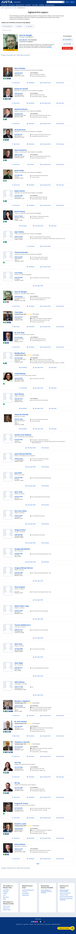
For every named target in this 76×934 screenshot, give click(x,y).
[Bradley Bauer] (8, 357)
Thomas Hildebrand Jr (23, 625)
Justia (2, 7)
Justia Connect (19, 924)
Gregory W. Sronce (21, 803)
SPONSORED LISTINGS (6, 30)
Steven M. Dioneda (21, 414)
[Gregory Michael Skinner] (8, 571)
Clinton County (6, 906)
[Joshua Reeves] (8, 848)
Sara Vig (18, 762)
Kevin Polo (18, 644)
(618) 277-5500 (19, 216)
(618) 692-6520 (19, 73)
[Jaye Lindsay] (8, 235)
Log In (67, 1)
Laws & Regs (35, 5)
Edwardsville (6, 890)
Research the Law (20, 5)
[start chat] (72, 928)
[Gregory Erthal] (8, 533)
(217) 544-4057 (19, 726)
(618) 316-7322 (19, 849)
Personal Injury (25, 893)
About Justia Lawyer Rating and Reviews (66, 899)
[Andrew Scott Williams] (8, 438)
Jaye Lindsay (19, 232)
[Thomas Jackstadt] (8, 256)
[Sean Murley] (8, 398)
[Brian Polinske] (8, 72)
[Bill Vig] (8, 786)
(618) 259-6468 (19, 439)
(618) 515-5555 (19, 236)
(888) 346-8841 (19, 155)
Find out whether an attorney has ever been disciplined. (46, 891)
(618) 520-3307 (19, 378)
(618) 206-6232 (23, 40)
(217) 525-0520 (19, 747)
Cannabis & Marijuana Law (28, 890)
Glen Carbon (6, 897)
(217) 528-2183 (19, 808)
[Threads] (39, 921)
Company (31, 924)
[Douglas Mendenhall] (8, 552)
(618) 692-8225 (19, 93)
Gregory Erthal (20, 530)
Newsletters (41, 5)
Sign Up (72, 1)
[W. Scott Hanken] (8, 725)
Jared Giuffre (19, 171)
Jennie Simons (20, 211)
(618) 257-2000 (19, 611)
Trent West (19, 312)
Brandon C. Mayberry (22, 701)
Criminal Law (25, 891)
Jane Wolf (18, 473)
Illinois (16, 7)
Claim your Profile (64, 895)
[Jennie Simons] (8, 215)
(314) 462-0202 (19, 337)
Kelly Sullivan (20, 682)
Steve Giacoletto (21, 150)
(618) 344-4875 (19, 257)
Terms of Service (40, 924)
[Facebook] (35, 921)
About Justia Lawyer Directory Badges (64, 890)
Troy (4, 895)
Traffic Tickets (25, 895)
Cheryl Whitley (20, 374)
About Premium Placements (66, 896)
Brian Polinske (20, 68)
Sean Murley (19, 394)
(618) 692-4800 (19, 196)
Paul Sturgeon (20, 587)
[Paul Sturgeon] (8, 590)
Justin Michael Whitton (23, 454)
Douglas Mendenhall (22, 549)
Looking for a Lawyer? (64, 928)
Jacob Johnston (20, 130)
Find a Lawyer (4, 5)
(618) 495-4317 (19, 134)
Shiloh (4, 899)
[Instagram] (37, 921)
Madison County (7, 909)
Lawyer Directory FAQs (65, 893)
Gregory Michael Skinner (24, 568)
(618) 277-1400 (19, 687)
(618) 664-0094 (19, 277)
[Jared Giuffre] (8, 174)
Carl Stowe (18, 273)
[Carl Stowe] (8, 276)
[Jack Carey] (8, 495)
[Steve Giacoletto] (8, 154)
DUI (12, 7)
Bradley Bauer (20, 353)
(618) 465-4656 (19, 553)
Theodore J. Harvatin (22, 742)
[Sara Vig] (8, 766)
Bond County (6, 908)
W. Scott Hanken (21, 722)
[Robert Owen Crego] (8, 610)
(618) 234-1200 (19, 458)
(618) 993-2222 (19, 828)
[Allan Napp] (8, 667)
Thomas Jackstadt (21, 252)
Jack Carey (18, 492)
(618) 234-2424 (19, 496)
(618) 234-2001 (19, 515)
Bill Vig (17, 783)
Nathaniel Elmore (21, 109)
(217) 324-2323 (19, 358)
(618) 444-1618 (19, 399)
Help (35, 924)
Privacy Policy (48, 924)
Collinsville (5, 891)
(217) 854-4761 (19, 175)
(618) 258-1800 (19, 477)
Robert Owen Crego (22, 606)
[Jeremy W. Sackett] (8, 92)
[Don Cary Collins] (8, 514)
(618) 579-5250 (19, 706)
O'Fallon (5, 893)
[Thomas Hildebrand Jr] (8, 628)
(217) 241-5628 (19, 767)
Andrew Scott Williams (23, 435)
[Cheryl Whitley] (8, 377)
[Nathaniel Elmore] (8, 113)
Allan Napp (19, 663)
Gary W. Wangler (25, 35)
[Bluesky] (40, 921)
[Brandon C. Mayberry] (8, 705)
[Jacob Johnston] (8, 133)
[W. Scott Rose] (8, 336)
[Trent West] (8, 316)
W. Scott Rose (19, 333)
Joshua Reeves (20, 844)
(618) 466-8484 (19, 534)
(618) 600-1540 (19, 114)
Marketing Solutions (49, 5)
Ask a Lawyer (12, 5)
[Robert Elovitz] (8, 194)
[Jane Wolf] (8, 476)
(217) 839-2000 (19, 649)
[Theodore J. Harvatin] (8, 746)
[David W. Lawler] (8, 827)
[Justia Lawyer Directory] (6, 2)
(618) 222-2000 (19, 573)
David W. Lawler (20, 824)
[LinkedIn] (32, 921)
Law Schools (28, 5)
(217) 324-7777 (19, 317)
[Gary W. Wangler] (8, 295)
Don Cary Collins (21, 511)
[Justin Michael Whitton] (8, 457)
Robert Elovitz (20, 191)
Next (38, 863)
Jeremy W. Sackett (21, 89)
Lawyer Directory (8, 7)
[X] (42, 921)
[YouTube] (33, 921)
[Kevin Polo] (8, 648)
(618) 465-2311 (19, 668)
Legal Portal (25, 924)
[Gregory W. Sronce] (8, 807)
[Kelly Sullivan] (8, 686)
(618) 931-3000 (19, 419)
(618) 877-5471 (19, 630)
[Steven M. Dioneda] (8, 418)
